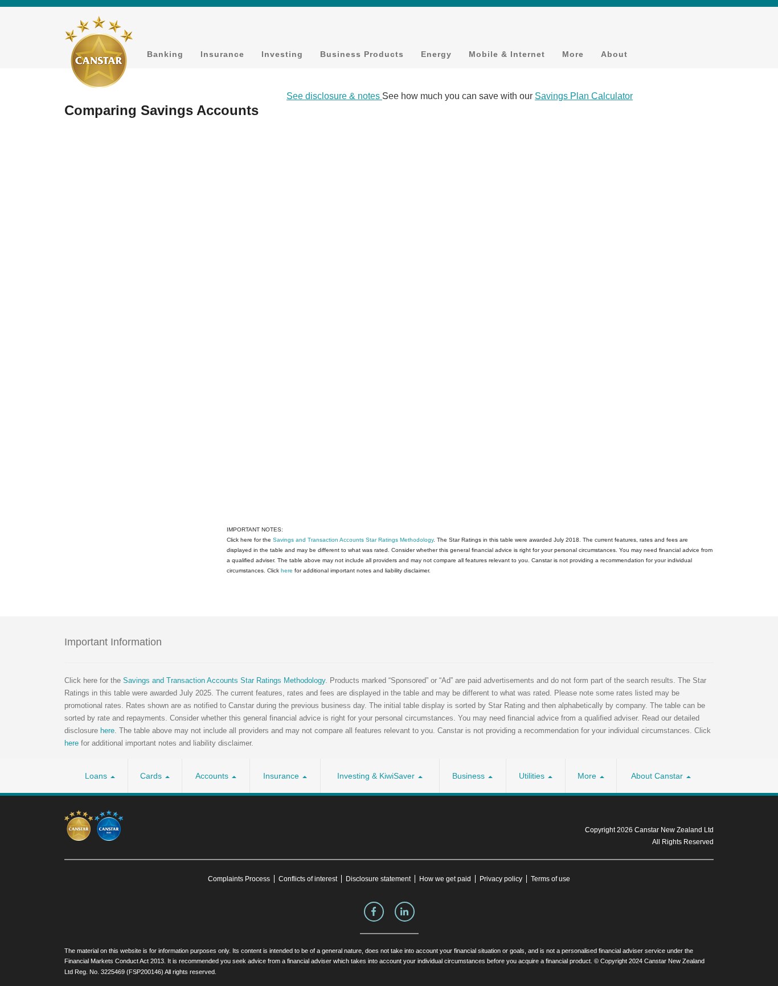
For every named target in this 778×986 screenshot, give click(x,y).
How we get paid (445, 879)
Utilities (533, 775)
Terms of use (550, 879)
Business (469, 775)
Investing (282, 54)
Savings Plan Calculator (584, 96)
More (573, 54)
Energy (436, 54)
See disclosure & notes (334, 96)
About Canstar (658, 775)
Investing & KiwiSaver (377, 775)
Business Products (362, 54)
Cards (152, 775)
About (614, 54)
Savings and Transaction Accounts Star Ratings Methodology (353, 540)
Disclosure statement (378, 879)
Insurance (222, 54)
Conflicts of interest (308, 879)
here (287, 570)
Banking (165, 54)
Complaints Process (239, 879)
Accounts (213, 775)
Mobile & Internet (507, 54)
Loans (97, 775)
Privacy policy (501, 879)
